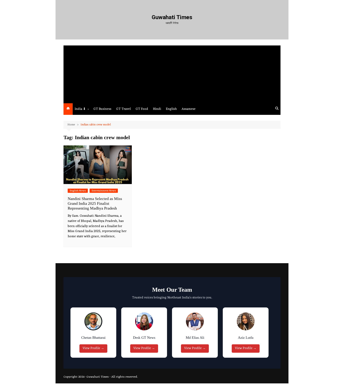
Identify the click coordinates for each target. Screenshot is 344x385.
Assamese (188, 109)
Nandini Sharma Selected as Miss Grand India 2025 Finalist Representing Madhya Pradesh (95, 203)
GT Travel (123, 109)
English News (78, 191)
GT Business (102, 109)
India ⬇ (80, 109)
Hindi (157, 109)
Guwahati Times (172, 17)
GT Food (142, 109)
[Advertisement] (172, 73)
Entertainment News (104, 191)
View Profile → (93, 348)
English (171, 109)
